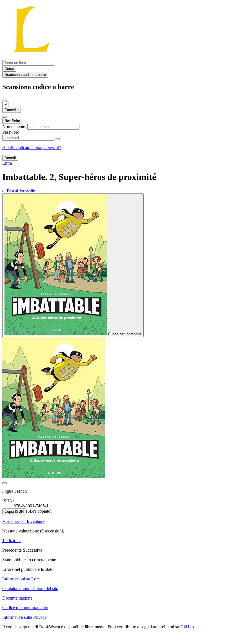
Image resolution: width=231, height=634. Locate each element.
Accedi (10, 158)
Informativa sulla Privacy (24, 617)
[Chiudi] (4, 100)
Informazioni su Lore (21, 578)
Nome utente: (14, 126)
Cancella (12, 110)
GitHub (187, 626)
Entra (7, 163)
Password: (11, 132)
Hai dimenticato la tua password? (31, 147)
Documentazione (17, 598)
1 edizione (11, 540)
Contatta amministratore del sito (30, 588)
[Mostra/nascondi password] (57, 139)
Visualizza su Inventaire (23, 521)
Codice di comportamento (25, 607)
